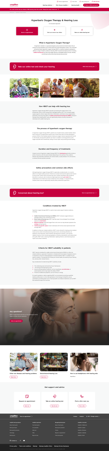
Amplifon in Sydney (81, 427)
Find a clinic (82, 406)
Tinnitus (56, 430)
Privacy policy (13, 446)
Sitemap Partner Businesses (61, 446)
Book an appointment (27, 32)
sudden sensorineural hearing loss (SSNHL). (61, 115)
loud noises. (43, 221)
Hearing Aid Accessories (14, 430)
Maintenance (12, 435)
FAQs (33, 432)
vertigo (36, 224)
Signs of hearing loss (59, 425)
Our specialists (35, 427)
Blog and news (35, 435)
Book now (27, 406)
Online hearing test (59, 435)
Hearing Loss (12, 12)
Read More (13, 377)
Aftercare (34, 430)
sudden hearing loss (38, 52)
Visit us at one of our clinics (54, 32)
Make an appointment (16, 321)
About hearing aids (14, 425)
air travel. (66, 177)
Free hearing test (35, 425)
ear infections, (66, 269)
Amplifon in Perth (81, 435)
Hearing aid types (13, 427)
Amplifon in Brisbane (82, 430)
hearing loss (63, 153)
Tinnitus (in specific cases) (41, 225)
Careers (75, 416)
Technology (12, 432)
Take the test (54, 406)
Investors (82, 416)
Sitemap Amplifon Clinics (45, 446)
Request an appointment (60, 432)
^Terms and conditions (25, 446)
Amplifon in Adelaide (82, 432)
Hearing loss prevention (60, 427)
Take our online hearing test (81, 32)
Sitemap (35, 446)
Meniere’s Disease (38, 222)
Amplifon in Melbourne (82, 425)
